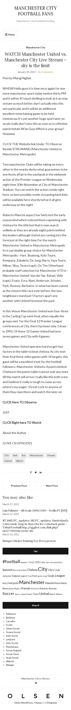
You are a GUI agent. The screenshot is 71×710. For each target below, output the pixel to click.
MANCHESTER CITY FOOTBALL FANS (35, 11)
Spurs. (17, 594)
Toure (36, 594)
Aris (48, 562)
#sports (24, 562)
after (43, 562)
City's (51, 569)
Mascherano (12, 646)
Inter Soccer (12, 635)
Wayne (59, 594)
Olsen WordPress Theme (28, 702)
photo (11, 588)
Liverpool (13, 583)
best (25, 570)
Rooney (53, 588)
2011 (38, 562)
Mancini (49, 583)
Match (64, 583)
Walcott (10, 661)
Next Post (52, 485)
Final (30, 576)
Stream (51, 455)
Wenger (10, 665)
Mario (57, 583)
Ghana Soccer (13, 628)
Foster (9, 625)
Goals (51, 575)
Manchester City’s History (35, 678)
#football (11, 561)
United (8, 460)
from (34, 575)
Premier (26, 588)
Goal (45, 576)
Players (17, 588)
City (6, 455)
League (60, 575)
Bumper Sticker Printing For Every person (29, 541)
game (40, 576)
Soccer (8, 593)
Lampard (10, 639)
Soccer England (13, 650)
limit (15, 455)
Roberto (44, 588)
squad (23, 594)
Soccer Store (12, 654)
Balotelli (7, 569)
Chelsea (32, 570)
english (23, 576)
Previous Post (19, 485)
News (5, 588)
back (60, 562)
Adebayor (11, 613)
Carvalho (10, 621)
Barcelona (17, 570)
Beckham (10, 617)
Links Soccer (12, 643)
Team (29, 594)
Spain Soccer (12, 657)
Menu (11, 34)
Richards (35, 588)
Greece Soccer (13, 632)
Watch (19, 460)
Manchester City (35, 47)
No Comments (45, 71)
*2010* (31, 562)
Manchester (36, 455)
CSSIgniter (51, 702)
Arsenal (54, 562)
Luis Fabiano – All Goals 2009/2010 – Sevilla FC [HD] (35, 510)
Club (57, 569)
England (16, 575)
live (24, 455)
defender (7, 576)
